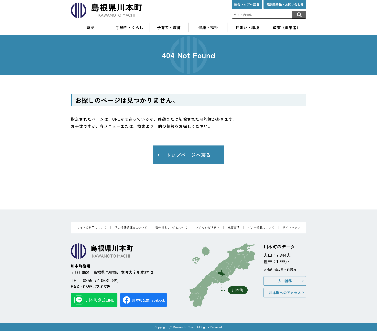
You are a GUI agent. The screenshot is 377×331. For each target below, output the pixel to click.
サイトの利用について (91, 227)
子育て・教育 (169, 27)
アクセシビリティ (208, 227)
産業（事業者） (286, 27)
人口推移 (285, 280)
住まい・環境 (247, 27)
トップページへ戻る (188, 154)
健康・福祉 (208, 27)
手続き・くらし (129, 27)
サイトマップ (291, 227)
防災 (90, 27)
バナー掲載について (261, 227)
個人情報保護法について (131, 227)
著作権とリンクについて (171, 227)
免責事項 (234, 227)
